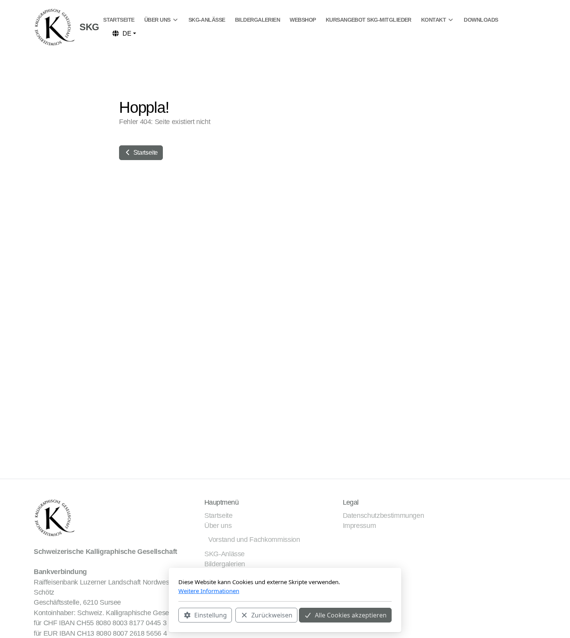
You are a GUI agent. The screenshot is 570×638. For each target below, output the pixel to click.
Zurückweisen (271, 615)
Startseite (145, 152)
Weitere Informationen (208, 591)
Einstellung (210, 615)
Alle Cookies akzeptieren (351, 615)
